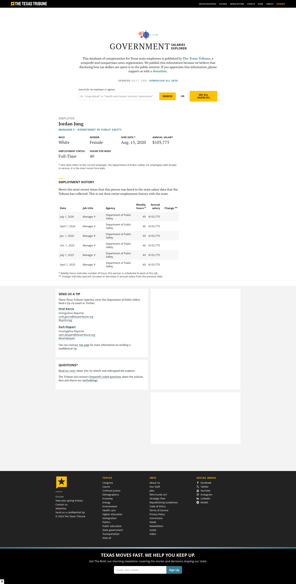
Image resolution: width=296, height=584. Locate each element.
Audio (153, 530)
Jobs (152, 490)
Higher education (112, 514)
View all (106, 537)
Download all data (163, 80)
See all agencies (203, 96)
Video (153, 534)
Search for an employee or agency (97, 89)
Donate (60, 496)
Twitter (205, 486)
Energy (106, 502)
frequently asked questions (105, 376)
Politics (106, 522)
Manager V (67, 129)
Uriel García (66, 308)
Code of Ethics (158, 506)
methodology (89, 380)
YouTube (205, 490)
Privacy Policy (157, 514)
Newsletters (156, 526)
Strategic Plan (157, 498)
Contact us (62, 504)
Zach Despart (67, 327)
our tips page (82, 345)
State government (112, 530)
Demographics (110, 494)
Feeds (153, 522)
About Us (155, 482)
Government (140, 46)
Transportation (110, 534)
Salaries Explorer (179, 46)
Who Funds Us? (158, 494)
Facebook (206, 482)
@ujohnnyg (65, 320)
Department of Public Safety (99, 129)
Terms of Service (159, 510)
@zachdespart (67, 338)
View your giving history (69, 500)
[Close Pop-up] (2, 581)
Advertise (61, 508)
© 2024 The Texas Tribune (70, 516)
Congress (107, 482)
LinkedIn (205, 498)
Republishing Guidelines (164, 502)
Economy (107, 498)
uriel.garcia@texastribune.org (76, 316)
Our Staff (155, 486)
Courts (106, 486)
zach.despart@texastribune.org (77, 334)
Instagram (206, 494)
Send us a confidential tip (70, 512)
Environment (109, 506)
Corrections (156, 518)
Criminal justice (111, 490)
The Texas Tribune (196, 58)
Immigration (109, 518)
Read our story (67, 370)
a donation (158, 71)
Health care (109, 510)
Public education (112, 526)
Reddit (204, 502)
